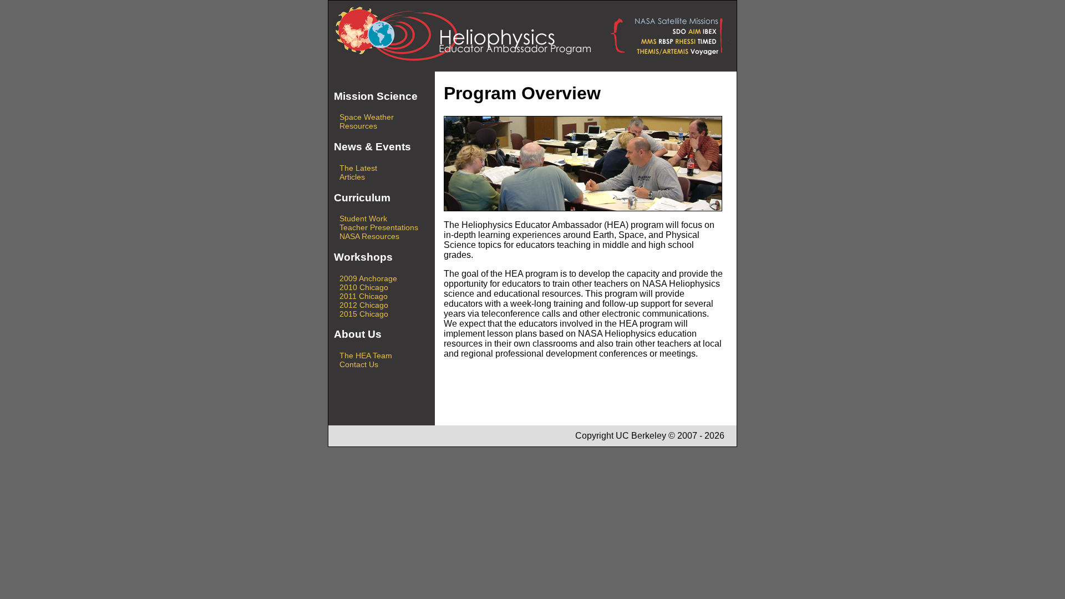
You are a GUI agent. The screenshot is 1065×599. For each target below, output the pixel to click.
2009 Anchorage (368, 278)
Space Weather (366, 117)
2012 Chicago (363, 305)
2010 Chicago (363, 287)
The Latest (358, 168)
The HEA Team (365, 355)
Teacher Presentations (378, 227)
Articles (352, 176)
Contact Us (358, 364)
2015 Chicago (363, 313)
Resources (358, 125)
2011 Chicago (363, 296)
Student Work (363, 218)
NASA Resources (369, 236)
